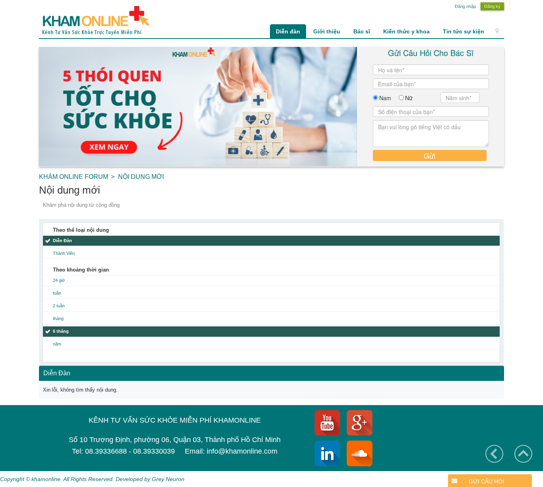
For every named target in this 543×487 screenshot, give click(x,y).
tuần (57, 293)
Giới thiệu (326, 31)
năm (57, 343)
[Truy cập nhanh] (497, 31)
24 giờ (59, 280)
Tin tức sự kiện (463, 31)
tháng (58, 318)
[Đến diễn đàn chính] (94, 20)
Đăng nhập (465, 6)
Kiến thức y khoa (406, 31)
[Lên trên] (523, 454)
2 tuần (59, 305)
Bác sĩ (361, 31)
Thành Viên (64, 253)
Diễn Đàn (62, 240)
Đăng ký (492, 6)
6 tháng (61, 331)
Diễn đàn (288, 31)
